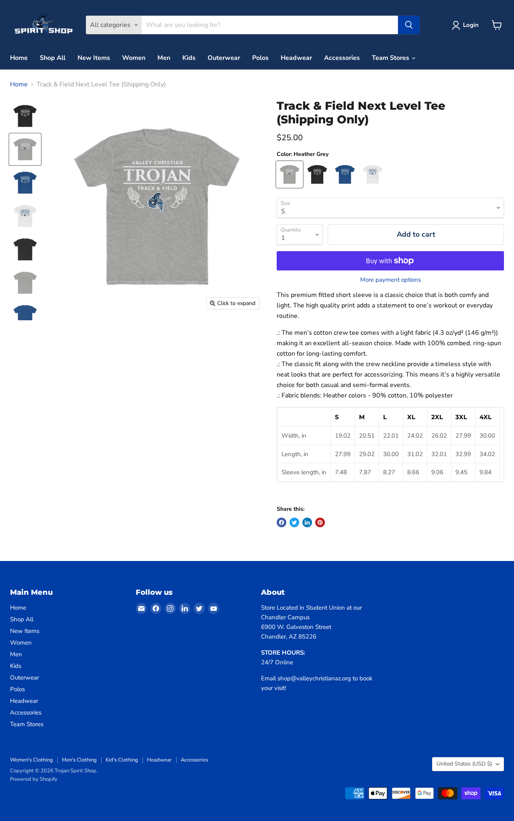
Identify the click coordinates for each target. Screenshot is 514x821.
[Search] (409, 25)
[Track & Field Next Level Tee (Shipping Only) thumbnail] (25, 116)
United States (464, 764)
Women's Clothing (31, 760)
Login (471, 25)
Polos (260, 57)
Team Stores (391, 57)
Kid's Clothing (122, 760)
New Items (94, 57)
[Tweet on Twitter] (294, 522)
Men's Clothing (79, 760)
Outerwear (224, 57)
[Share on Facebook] (281, 522)
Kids (189, 57)
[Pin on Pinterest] (320, 522)
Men (163, 57)
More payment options (390, 279)
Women (133, 57)
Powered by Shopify (33, 779)
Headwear (296, 57)
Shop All (52, 57)
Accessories (342, 57)
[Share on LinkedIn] (307, 522)
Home (19, 57)
